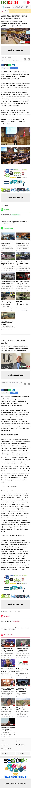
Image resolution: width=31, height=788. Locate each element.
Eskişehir (5, 382)
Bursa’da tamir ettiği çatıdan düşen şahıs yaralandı (7, 322)
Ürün (19, 612)
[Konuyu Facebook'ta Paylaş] (2, 65)
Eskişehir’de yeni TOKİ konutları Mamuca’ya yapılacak (7, 650)
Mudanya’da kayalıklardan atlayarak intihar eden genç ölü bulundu (22, 303)
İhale (7, 205)
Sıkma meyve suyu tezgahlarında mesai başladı (22, 670)
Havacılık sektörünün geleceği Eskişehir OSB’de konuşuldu (22, 689)
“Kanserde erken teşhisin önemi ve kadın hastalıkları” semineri (8, 729)
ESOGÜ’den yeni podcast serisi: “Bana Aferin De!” (8, 709)
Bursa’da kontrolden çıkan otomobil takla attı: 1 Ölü (8, 263)
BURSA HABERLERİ (7, 58)
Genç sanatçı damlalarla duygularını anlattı (7, 689)
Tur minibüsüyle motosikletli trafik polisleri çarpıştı (6, 303)
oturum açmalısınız (16, 215)
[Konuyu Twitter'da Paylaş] (6, 65)
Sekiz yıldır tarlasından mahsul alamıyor (22, 709)
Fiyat (11, 612)
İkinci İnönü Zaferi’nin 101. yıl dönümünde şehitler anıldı (22, 650)
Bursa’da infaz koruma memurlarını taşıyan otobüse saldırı (7, 243)
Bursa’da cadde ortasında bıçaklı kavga (19, 11)
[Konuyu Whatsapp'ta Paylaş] (9, 65)
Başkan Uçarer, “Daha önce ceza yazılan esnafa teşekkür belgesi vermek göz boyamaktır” (8, 670)
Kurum (16, 612)
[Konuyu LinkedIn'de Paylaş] (13, 65)
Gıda (14, 612)
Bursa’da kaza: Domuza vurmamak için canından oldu (22, 263)
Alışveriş (8, 612)
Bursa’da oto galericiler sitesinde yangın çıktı (22, 282)
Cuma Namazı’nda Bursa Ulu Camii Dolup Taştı (8, 282)
